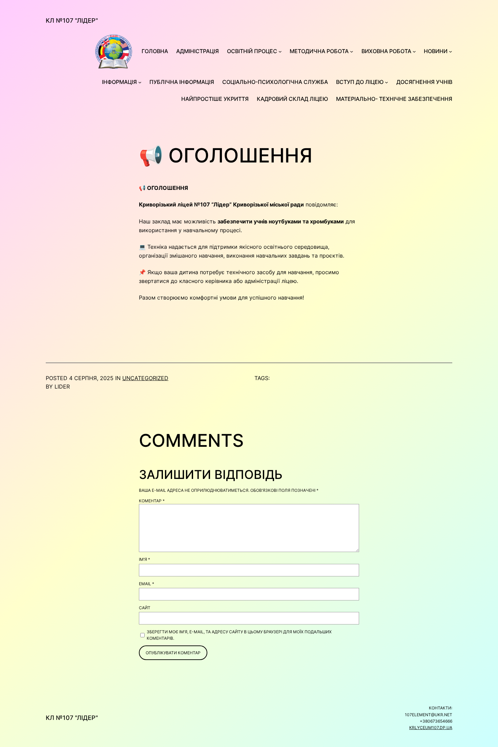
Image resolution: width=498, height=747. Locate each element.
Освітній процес (252, 51)
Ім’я (144, 559)
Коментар (152, 500)
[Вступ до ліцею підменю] (386, 82)
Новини (436, 51)
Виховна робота (386, 51)
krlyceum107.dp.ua (430, 727)
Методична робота (319, 51)
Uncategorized (145, 378)
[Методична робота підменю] (351, 51)
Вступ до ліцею (359, 82)
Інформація (119, 82)
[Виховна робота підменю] (414, 51)
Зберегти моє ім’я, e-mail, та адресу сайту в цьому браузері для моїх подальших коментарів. (239, 635)
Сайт (144, 607)
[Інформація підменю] (140, 82)
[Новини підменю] (450, 51)
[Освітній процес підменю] (280, 51)
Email (146, 583)
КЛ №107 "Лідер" (72, 20)
